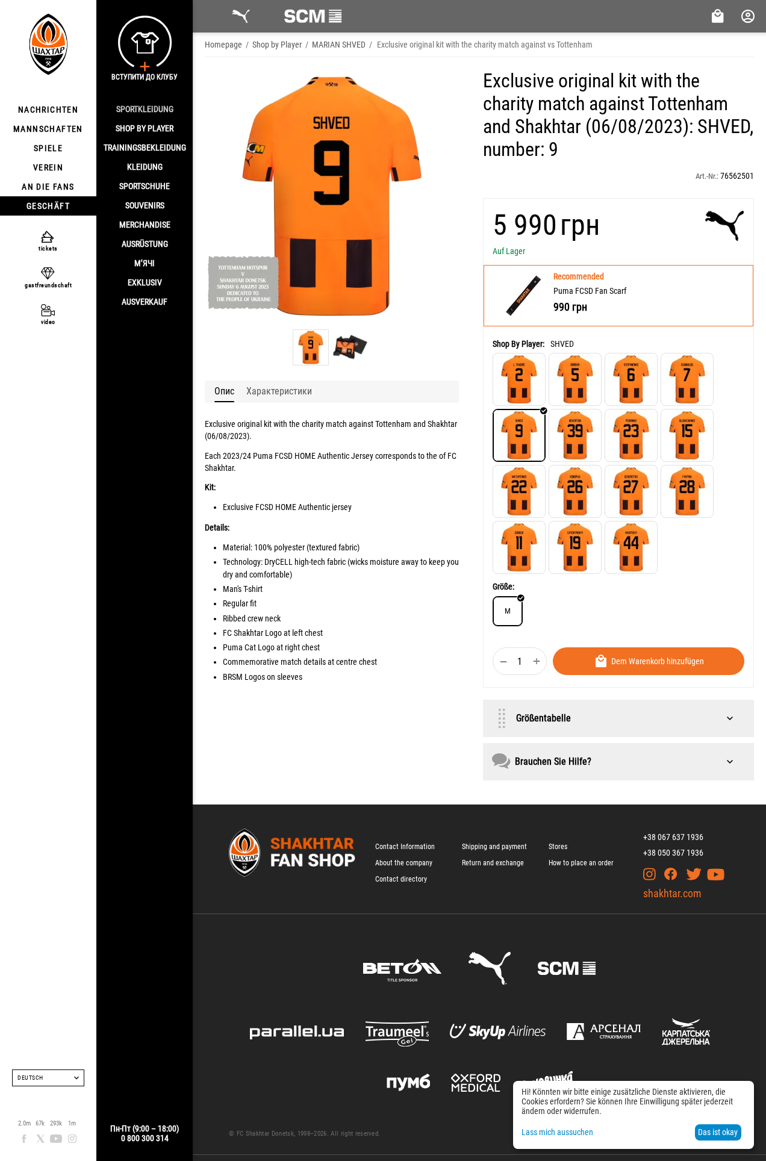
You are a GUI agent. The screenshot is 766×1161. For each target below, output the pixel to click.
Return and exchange (493, 863)
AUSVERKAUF (144, 302)
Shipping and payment (494, 846)
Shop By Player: (518, 344)
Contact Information (405, 846)
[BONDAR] (575, 379)
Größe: (503, 586)
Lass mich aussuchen (557, 1132)
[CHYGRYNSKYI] (575, 547)
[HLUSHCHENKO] (687, 435)
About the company (403, 863)
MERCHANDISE (144, 224)
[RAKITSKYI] (631, 547)
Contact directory (401, 879)
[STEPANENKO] (631, 379)
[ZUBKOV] (519, 547)
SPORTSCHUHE (144, 186)
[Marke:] (724, 226)
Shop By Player (144, 128)
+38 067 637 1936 (673, 837)
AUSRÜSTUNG (145, 244)
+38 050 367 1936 (673, 853)
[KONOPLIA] (575, 491)
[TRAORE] (519, 379)
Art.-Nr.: (707, 176)
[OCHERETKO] (631, 491)
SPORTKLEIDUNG (144, 109)
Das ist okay (718, 1132)
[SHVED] (519, 435)
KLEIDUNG (145, 167)
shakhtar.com (672, 893)
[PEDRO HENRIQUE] (631, 435)
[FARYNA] (687, 491)
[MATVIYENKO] (519, 491)
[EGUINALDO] (687, 379)
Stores (558, 846)
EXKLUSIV (145, 282)
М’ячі (144, 263)
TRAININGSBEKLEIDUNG (145, 147)
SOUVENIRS (144, 205)
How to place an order (581, 863)
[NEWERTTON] (575, 435)
